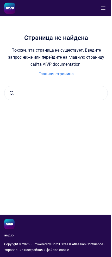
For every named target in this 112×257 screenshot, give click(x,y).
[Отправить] (12, 93)
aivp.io (9, 235)
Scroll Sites (60, 244)
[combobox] (56, 93)
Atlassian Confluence (87, 244)
